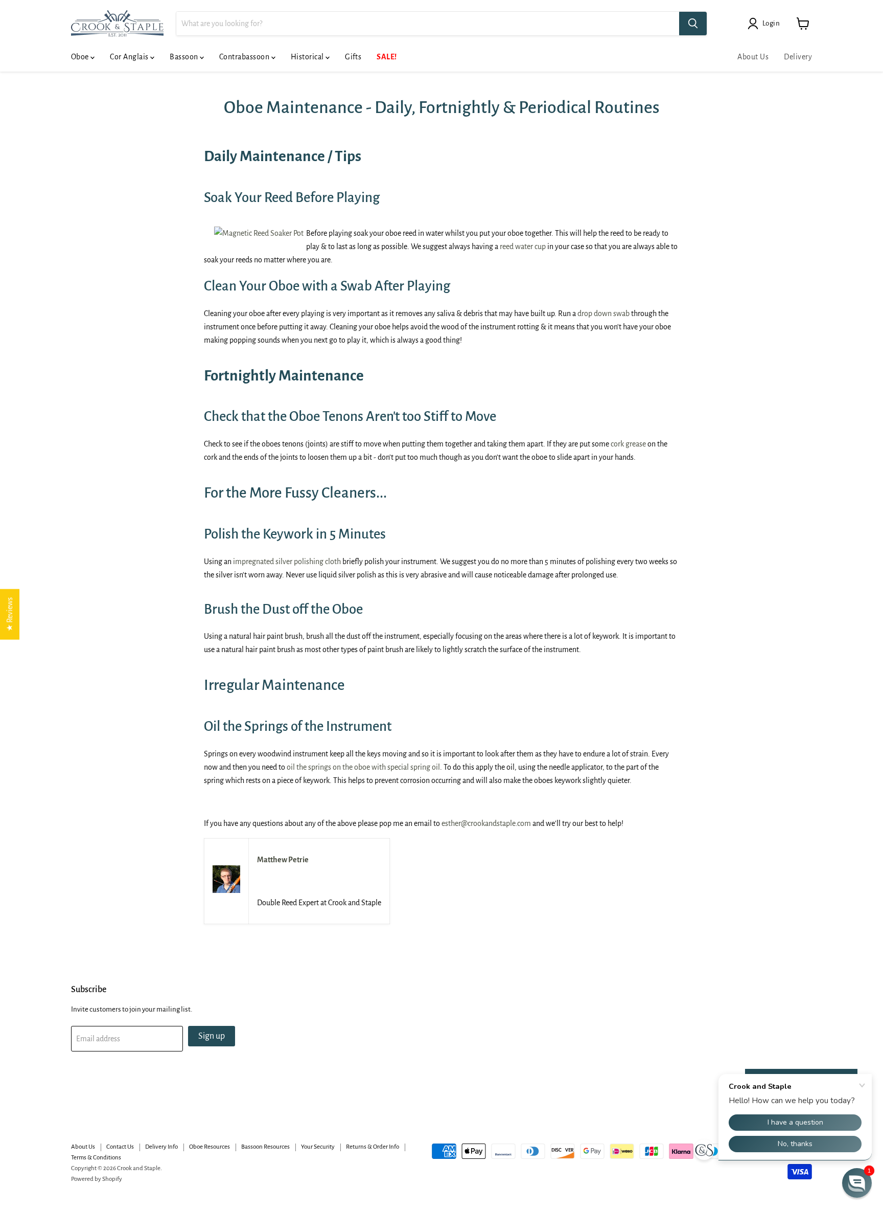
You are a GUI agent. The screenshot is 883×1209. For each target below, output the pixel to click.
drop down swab (603, 313)
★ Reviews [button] (10, 614)
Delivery (798, 57)
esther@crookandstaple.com (486, 823)
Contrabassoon (245, 57)
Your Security (318, 1147)
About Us (753, 57)
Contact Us (120, 1147)
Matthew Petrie (283, 860)
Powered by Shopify (96, 1179)
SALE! (387, 57)
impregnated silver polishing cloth (287, 561)
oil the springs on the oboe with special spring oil (363, 767)
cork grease (628, 444)
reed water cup (523, 246)
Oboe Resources (209, 1147)
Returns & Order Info (372, 1147)
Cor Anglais (130, 57)
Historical (308, 57)
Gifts (353, 57)
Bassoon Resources (265, 1147)
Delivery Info (161, 1147)
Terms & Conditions (96, 1157)
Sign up (211, 1036)
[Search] (693, 23)
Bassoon (185, 57)
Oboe (80, 57)
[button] (857, 1183)
